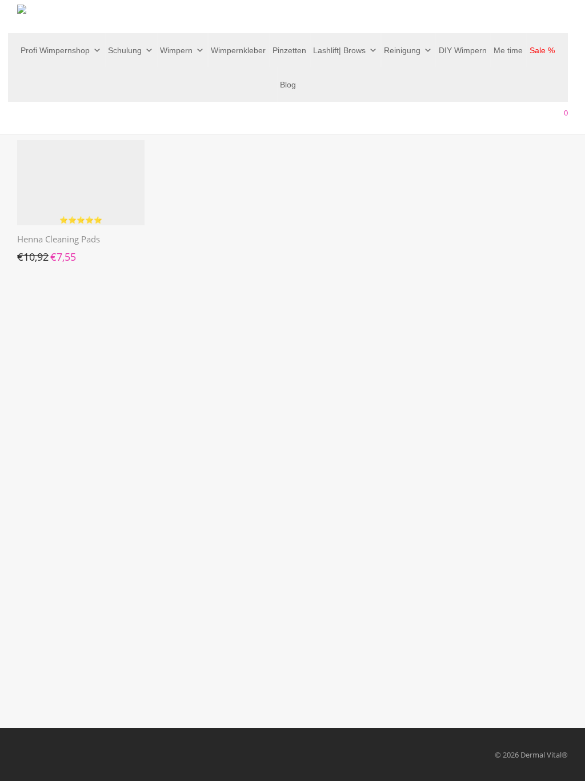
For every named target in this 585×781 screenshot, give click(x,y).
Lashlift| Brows (339, 50)
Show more (30, 254)
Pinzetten (289, 50)
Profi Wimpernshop (55, 50)
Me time (508, 50)
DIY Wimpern (463, 50)
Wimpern (176, 50)
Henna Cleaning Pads (58, 239)
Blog (288, 84)
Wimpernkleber (238, 50)
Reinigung (402, 50)
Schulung (125, 50)
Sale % (542, 50)
